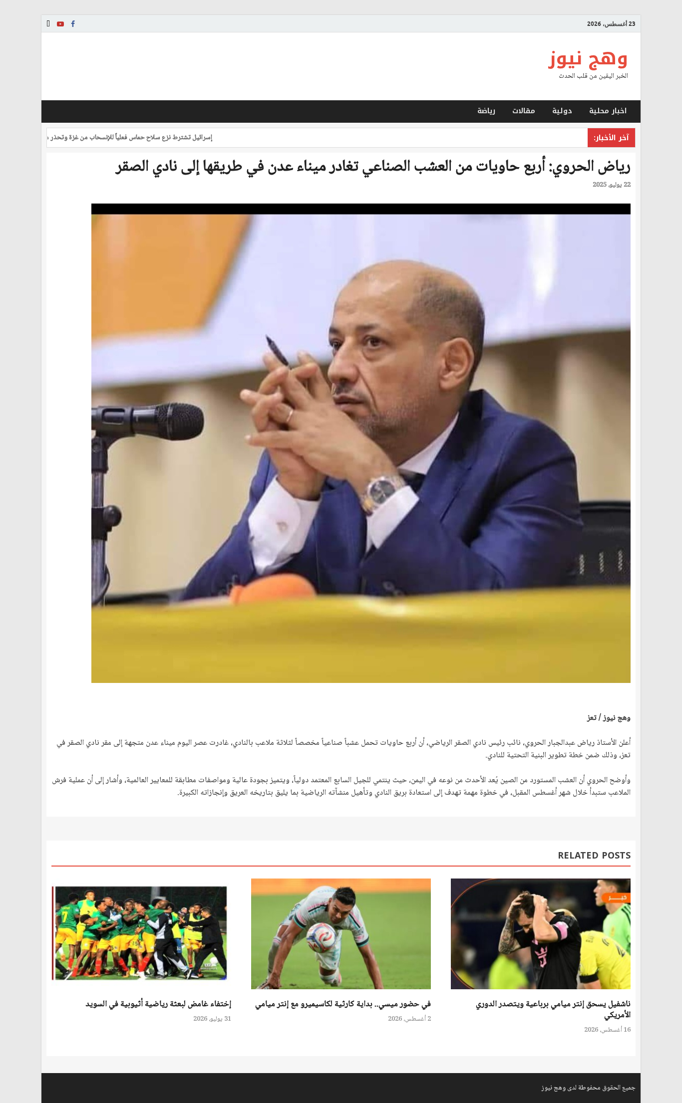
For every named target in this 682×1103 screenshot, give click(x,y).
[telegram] (48, 23)
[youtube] (60, 23)
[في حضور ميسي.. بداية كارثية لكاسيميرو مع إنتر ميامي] (341, 993)
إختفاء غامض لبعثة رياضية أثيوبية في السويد (158, 1004)
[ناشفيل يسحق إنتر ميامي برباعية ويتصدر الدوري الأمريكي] (541, 993)
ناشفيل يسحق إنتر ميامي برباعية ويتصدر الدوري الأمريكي (553, 1010)
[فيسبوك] (72, 23)
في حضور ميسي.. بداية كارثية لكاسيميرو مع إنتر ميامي (343, 1004)
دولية (562, 111)
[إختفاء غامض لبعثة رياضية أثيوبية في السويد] (141, 993)
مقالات (523, 111)
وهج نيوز (588, 58)
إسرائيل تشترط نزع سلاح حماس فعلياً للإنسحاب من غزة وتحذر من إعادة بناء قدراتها (135, 138)
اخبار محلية (608, 111)
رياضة (486, 111)
